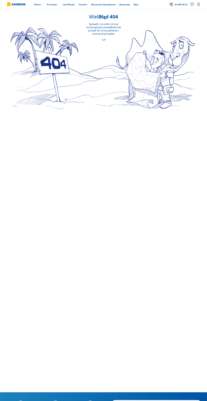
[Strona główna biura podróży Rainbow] (16, 4)
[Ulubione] (192, 4)
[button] (199, 4)
